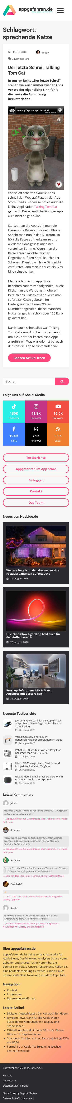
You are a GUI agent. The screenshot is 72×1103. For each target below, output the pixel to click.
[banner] (28, 10)
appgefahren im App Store (36, 469)
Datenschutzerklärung (21, 998)
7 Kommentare (20, 58)
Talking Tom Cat (45, 207)
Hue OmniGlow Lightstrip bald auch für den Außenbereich (33, 636)
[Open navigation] (60, 10)
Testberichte (36, 458)
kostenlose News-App (26, 975)
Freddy (45, 52)
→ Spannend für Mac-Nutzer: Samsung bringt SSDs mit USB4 (33, 876)
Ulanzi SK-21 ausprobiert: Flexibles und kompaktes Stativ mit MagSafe (37, 765)
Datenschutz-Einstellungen (18, 1098)
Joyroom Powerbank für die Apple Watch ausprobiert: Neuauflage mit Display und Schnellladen (38, 723)
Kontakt (36, 491)
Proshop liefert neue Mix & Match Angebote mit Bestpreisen (29, 692)
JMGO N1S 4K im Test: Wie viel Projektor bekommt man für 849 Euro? (38, 752)
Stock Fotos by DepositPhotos (20, 1093)
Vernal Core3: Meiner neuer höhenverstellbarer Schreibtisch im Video (38, 738)
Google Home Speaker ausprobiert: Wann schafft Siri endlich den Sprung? (39, 778)
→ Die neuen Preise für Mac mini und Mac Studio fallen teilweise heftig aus (35, 820)
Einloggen (36, 480)
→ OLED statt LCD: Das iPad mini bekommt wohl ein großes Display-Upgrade (32, 898)
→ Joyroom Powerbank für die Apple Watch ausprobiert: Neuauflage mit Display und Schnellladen (31, 925)
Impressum (14, 994)
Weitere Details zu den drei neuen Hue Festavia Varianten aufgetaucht (32, 572)
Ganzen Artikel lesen (29, 358)
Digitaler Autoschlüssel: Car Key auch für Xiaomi (37, 1013)
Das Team (36, 502)
